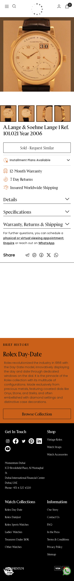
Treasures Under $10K (17, 539)
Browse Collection (37, 413)
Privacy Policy (54, 547)
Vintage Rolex (54, 439)
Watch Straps (54, 447)
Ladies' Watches (13, 532)
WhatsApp (46, 243)
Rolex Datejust (13, 517)
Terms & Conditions (58, 539)
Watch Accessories (57, 454)
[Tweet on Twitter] (27, 255)
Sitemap (51, 554)
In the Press (53, 532)
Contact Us (53, 517)
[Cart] (67, 6)
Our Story (52, 509)
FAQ (49, 524)
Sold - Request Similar (37, 147)
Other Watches (13, 547)
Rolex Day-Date (13, 509)
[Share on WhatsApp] (56, 255)
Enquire (8, 243)
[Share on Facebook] (41, 255)
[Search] (14, 6)
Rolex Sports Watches (17, 524)
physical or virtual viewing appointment (33, 238)
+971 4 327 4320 (21, 487)
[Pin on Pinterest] (34, 255)
